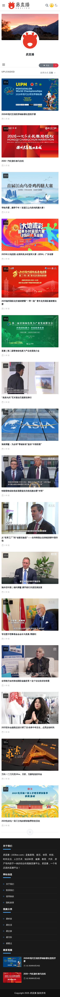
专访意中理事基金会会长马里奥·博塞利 (19, 634)
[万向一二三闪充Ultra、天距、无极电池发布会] (30, 755)
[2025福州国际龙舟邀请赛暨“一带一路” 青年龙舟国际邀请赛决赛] (30, 281)
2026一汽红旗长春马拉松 (13, 161)
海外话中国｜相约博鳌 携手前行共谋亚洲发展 (22, 587)
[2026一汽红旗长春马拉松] (30, 141)
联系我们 (10, 890)
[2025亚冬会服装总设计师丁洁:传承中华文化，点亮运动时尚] (30, 708)
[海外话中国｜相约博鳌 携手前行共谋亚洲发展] (30, 568)
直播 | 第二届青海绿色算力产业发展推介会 (20, 351)
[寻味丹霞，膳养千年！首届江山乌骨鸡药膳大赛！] (30, 188)
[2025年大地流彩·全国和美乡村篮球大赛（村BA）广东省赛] (30, 235)
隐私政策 (10, 902)
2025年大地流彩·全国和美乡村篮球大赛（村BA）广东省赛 (27, 254)
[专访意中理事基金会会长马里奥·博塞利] (30, 614)
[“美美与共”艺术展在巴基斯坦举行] (30, 378)
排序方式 (46, 73)
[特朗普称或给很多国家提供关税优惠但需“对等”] (30, 471)
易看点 (9, 943)
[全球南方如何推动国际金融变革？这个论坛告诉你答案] (30, 661)
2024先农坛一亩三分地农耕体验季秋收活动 (21, 821)
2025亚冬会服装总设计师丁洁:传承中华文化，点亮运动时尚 (28, 727)
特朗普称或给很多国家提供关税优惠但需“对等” (23, 491)
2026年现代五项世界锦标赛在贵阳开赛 (19, 114)
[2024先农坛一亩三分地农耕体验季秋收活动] (30, 801)
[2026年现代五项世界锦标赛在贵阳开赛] (30, 95)
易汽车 (9, 937)
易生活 (9, 925)
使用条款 (10, 896)
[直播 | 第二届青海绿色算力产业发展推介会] (30, 331)
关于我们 (10, 884)
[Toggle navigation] (4, 64)
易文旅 (9, 931)
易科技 (9, 919)
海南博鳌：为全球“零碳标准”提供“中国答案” (22, 444)
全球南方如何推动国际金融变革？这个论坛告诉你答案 (26, 681)
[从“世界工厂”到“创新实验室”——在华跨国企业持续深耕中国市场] (30, 518)
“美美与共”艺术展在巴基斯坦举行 (17, 397)
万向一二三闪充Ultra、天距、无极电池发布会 (22, 774)
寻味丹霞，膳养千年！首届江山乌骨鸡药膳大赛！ (24, 208)
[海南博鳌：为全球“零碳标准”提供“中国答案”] (30, 425)
